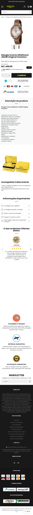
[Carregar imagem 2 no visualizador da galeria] (19, 47)
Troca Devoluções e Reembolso (16, 434)
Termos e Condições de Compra (16, 431)
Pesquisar (16, 420)
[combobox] (16, 12)
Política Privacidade (16, 429)
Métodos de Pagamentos (16, 427)
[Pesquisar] (29, 12)
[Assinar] (30, 381)
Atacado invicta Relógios (16, 438)
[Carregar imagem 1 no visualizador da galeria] (14, 47)
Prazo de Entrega (16, 424)
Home (2, 17)
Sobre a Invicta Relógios (16, 422)
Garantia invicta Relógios (16, 436)
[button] (16, 206)
